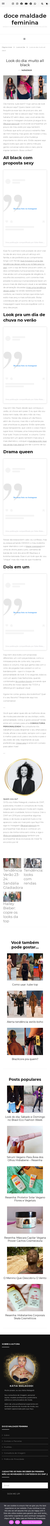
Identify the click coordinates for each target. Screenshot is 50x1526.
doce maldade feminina (25, 19)
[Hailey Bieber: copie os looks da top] (12, 897)
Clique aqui (21, 743)
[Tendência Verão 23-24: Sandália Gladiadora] (12, 863)
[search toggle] (42, 4)
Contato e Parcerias (13, 1441)
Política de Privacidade (14, 1459)
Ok (11, 1522)
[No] (47, 1514)
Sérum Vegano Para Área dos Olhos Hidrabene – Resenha (25, 1159)
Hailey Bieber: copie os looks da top (10, 912)
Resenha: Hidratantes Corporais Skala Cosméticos (25, 1317)
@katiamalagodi (28, 825)
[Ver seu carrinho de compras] (47, 4)
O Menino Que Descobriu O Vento (25, 1278)
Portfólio (8, 1447)
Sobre (6, 1435)
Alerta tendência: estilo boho (25, 1021)
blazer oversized (33, 546)
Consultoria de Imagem (14, 1453)
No (17, 1522)
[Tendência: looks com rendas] (33, 863)
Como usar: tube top (25, 984)
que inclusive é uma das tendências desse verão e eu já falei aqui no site (23, 264)
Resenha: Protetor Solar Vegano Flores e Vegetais (25, 1199)
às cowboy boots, (24, 681)
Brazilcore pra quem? (25, 1059)
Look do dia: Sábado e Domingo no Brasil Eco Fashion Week (25, 1118)
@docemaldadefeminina (15, 835)
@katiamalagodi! (11, 124)
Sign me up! (13, 1494)
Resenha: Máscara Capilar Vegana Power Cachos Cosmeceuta (25, 1239)
